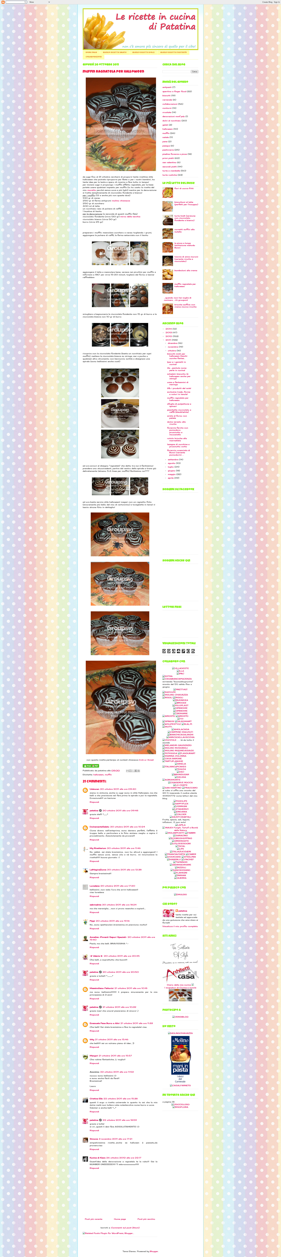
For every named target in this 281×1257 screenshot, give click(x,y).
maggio (172, 474)
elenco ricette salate (114, 53)
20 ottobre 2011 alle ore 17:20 (117, 886)
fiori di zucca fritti (184, 188)
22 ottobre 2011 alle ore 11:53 (117, 1072)
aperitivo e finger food (174, 91)
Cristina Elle (96, 1098)
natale (165, 137)
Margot (94, 1055)
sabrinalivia (95, 905)
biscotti (166, 95)
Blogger (154, 1251)
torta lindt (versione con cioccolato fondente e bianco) (184, 218)
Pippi (92, 921)
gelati (165, 125)
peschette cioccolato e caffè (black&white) (179, 411)
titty (92, 1039)
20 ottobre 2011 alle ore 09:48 (120, 810)
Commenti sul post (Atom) (125, 1227)
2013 (169, 332)
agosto (172, 463)
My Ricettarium (98, 848)
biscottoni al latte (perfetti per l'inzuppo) (186, 203)
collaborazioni (94, 57)
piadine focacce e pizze (174, 154)
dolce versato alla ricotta (176, 423)
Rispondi (94, 802)
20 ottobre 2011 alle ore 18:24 (119, 905)
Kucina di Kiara (97, 1158)
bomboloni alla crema (185, 270)
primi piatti (168, 158)
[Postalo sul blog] (130, 770)
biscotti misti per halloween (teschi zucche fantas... (177, 356)
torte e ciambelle (171, 171)
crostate (166, 112)
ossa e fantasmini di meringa (177, 383)
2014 (169, 329)
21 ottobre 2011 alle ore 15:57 (115, 1055)
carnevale (167, 100)
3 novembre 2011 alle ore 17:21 (115, 1139)
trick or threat (146, 760)
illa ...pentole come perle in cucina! (176, 369)
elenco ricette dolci (143, 53)
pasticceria (168, 150)
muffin (108, 774)
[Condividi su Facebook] (135, 770)
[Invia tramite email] (127, 770)
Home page (91, 53)
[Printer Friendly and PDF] (91, 767)
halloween (98, 774)
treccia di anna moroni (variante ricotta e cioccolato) (186, 259)
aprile (171, 478)
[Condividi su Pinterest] (138, 770)
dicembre (173, 343)
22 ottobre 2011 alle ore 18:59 (120, 1120)
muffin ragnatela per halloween (185, 285)
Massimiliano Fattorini (102, 988)
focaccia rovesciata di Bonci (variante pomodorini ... (178, 452)
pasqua (166, 146)
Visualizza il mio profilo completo (180, 926)
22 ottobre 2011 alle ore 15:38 (120, 1098)
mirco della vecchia (130, 216)
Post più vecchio (146, 1219)
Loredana (95, 886)
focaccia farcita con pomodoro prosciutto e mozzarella (177, 431)
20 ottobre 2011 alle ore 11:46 (124, 848)
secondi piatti (169, 166)
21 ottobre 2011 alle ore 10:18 (130, 988)
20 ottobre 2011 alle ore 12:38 (124, 869)
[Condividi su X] (133, 770)
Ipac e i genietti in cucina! (176, 363)
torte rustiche (169, 175)
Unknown (94, 789)
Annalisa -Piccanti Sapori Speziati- (108, 937)
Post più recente (93, 1219)
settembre (173, 459)
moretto (91, 190)
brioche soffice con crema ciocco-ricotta (185, 305)
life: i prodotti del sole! (179, 388)
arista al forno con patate (177, 417)
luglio (171, 467)
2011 (169, 340)
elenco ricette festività (173, 53)
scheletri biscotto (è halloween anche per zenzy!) (179, 376)
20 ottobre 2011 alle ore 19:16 (113, 921)
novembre (173, 347)
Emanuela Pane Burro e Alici (105, 1023)
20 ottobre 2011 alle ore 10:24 (127, 827)
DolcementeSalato (99, 827)
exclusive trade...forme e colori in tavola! (178, 393)
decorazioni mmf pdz (173, 116)
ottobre (172, 350)
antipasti (167, 87)
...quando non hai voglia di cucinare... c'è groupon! (177, 299)
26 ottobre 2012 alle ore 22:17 (123, 1158)
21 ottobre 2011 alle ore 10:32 (119, 1007)
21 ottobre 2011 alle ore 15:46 (111, 1039)
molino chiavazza (121, 200)
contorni (167, 108)
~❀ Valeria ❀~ (96, 956)
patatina (94, 810)
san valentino (169, 162)
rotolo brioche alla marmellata (177, 439)
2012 (169, 336)
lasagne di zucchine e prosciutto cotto (178, 445)
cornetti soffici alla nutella (184, 230)
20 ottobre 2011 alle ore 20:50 (121, 972)
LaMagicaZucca (98, 869)
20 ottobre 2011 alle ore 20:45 (122, 956)
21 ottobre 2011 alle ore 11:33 (136, 1023)
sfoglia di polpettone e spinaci (179, 405)
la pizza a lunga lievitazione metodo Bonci (184, 245)
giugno (172, 470)
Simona (94, 1139)
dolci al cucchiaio (171, 120)
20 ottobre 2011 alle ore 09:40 (118, 789)
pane (164, 141)
